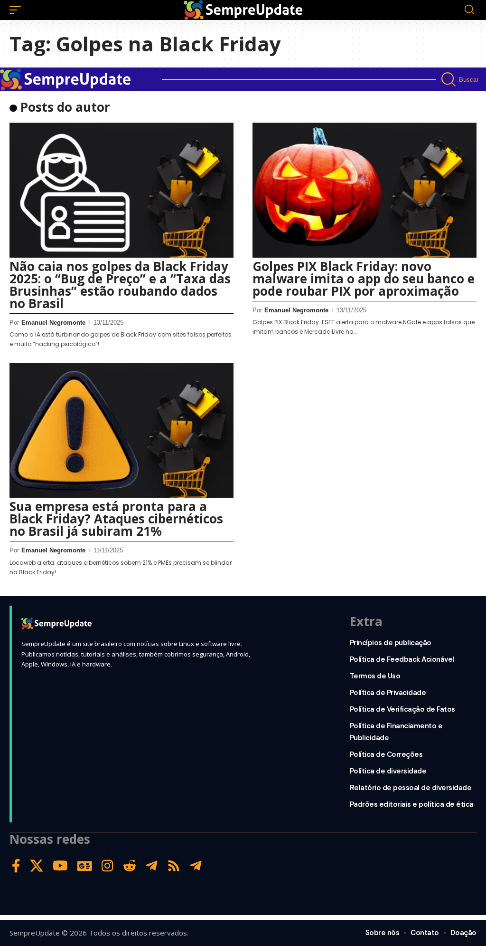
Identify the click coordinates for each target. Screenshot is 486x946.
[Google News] (84, 866)
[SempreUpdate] (243, 10)
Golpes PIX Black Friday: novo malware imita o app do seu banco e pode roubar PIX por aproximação (363, 278)
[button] (17, 10)
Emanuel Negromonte (53, 322)
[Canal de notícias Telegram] (195, 866)
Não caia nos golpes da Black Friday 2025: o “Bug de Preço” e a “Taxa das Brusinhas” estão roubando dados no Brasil (120, 285)
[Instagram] (107, 866)
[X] (37, 866)
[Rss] (174, 866)
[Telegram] (151, 866)
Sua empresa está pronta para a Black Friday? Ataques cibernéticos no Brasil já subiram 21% (116, 519)
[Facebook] (16, 866)
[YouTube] (60, 866)
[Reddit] (130, 866)
